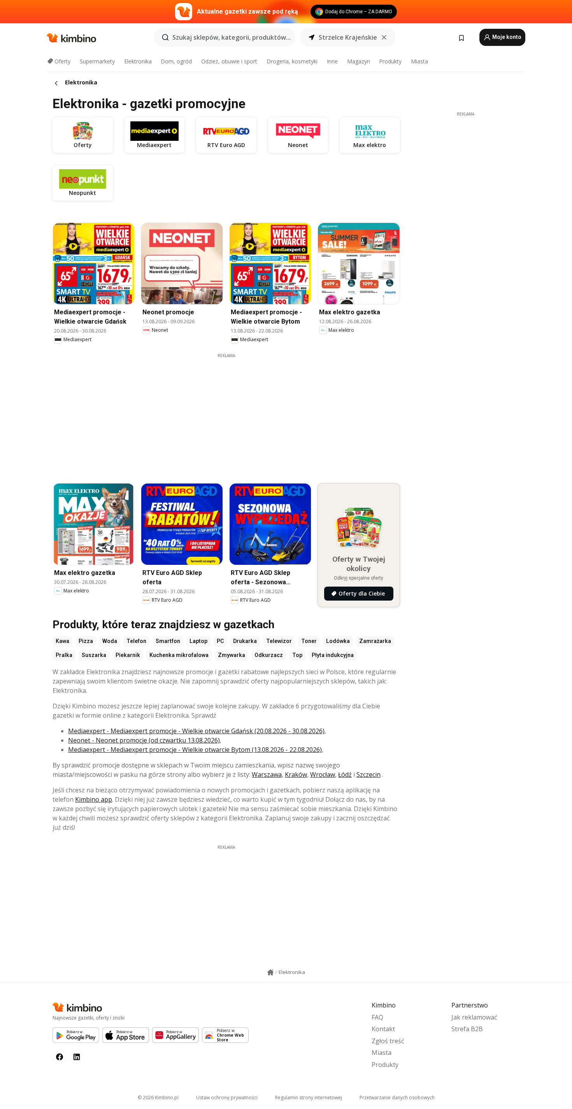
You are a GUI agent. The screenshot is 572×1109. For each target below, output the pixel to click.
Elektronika (138, 61)
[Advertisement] (231, 413)
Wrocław (322, 774)
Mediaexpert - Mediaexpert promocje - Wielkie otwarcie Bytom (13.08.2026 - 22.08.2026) (195, 749)
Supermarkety (97, 61)
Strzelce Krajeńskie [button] (348, 37)
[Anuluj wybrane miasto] (384, 37)
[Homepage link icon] (270, 972)
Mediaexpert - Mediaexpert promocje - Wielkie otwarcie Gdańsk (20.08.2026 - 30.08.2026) (196, 731)
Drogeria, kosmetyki (292, 61)
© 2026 (158, 1097)
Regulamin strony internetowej (308, 1097)
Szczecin (368, 774)
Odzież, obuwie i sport (229, 61)
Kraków (296, 774)
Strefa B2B (467, 1029)
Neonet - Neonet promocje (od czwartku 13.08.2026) (144, 740)
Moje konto (506, 37)
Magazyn (358, 61)
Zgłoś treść (388, 1041)
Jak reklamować (474, 1017)
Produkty (390, 61)
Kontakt (383, 1029)
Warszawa (267, 774)
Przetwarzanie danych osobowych (397, 1097)
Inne (332, 61)
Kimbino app (93, 799)
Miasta (419, 61)
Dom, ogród (176, 61)
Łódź (345, 774)
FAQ (377, 1017)
